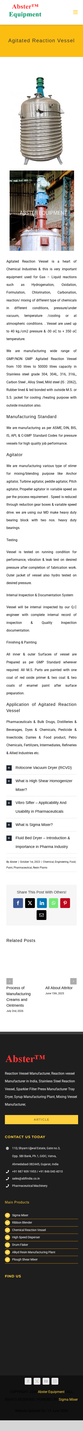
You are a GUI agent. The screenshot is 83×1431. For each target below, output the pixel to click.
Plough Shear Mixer (25, 1259)
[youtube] (46, 1381)
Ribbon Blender (22, 1222)
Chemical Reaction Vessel (29, 1230)
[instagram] (55, 1381)
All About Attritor (59, 988)
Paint (9, 867)
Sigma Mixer (20, 1215)
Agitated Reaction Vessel (27, 261)
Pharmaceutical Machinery (29, 1185)
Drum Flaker (20, 1244)
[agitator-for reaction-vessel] (42, 172)
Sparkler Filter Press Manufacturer (41, 1089)
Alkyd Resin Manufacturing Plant (33, 1252)
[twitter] (37, 1381)
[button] (9, 981)
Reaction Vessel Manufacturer (27, 1073)
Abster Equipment (51, 1392)
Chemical (48, 861)
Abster (13, 861)
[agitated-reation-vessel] (42, 79)
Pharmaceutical (23, 867)
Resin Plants (40, 867)
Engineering (62, 861)
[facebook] (28, 1381)
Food (73, 861)
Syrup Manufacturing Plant (34, 1097)
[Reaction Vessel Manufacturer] (25, 6)
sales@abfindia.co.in (26, 1178)
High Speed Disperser (26, 1237)
